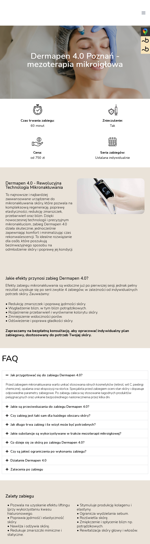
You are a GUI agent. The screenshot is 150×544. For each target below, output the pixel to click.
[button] (75, 375)
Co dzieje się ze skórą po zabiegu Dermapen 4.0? (47, 442)
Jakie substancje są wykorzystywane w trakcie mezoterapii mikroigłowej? (65, 433)
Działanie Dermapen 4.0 (28, 460)
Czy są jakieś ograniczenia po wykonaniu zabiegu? (48, 451)
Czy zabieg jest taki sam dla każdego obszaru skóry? (50, 415)
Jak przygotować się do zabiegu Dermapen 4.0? (46, 375)
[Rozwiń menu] (143, 13)
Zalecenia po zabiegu (26, 469)
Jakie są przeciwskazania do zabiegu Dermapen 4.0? (49, 406)
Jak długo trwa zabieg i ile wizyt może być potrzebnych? (53, 424)
